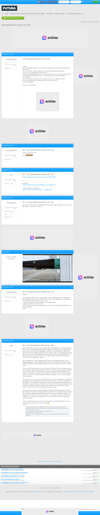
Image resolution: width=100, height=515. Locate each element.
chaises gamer (89, 491)
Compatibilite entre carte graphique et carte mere (14, 482)
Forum (7, 13)
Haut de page (92, 509)
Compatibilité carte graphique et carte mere (13, 476)
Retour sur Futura (52, 2)
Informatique (49, 13)
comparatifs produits (36, 491)
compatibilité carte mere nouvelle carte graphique (14, 472)
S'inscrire (41, 2)
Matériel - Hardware (60, 13)
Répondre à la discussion (13, 18)
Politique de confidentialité (82, 509)
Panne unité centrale (43, 461)
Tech (16, 491)
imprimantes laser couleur (70, 491)
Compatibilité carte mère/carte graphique (12, 469)
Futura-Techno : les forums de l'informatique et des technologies (27, 13)
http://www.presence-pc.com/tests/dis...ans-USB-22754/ (39, 177)
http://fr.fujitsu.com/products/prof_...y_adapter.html (37, 189)
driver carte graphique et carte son (10, 479)
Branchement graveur (56, 461)
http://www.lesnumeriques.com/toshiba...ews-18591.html (39, 185)
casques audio (81, 491)
